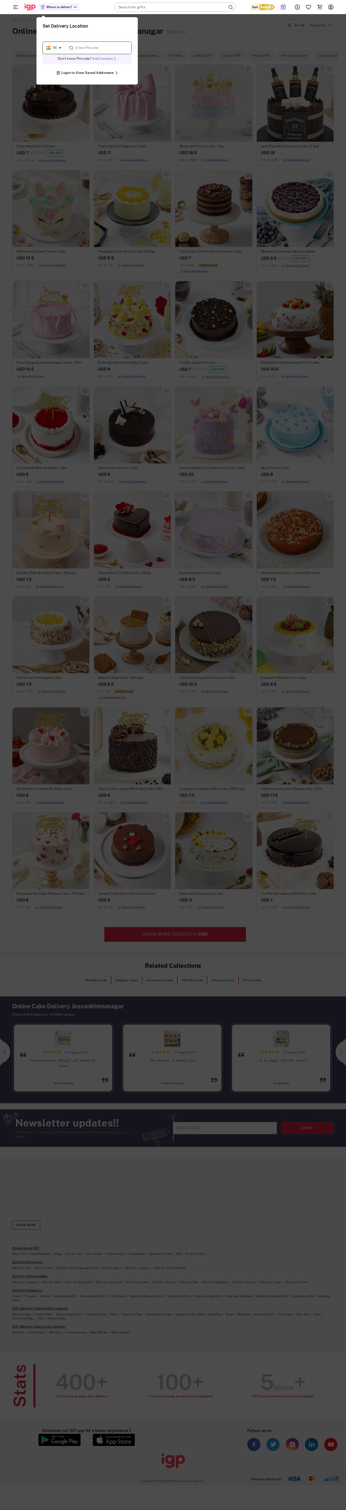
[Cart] (319, 7)
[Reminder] (283, 7)
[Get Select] (263, 7)
